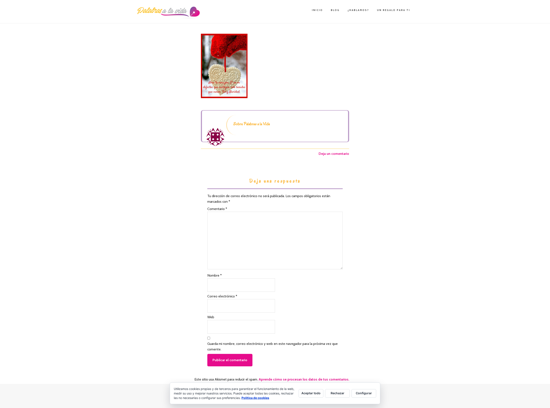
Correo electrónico (222, 296)
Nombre (214, 275)
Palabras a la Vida (170, 12)
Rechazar (337, 393)
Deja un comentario (334, 154)
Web (210, 317)
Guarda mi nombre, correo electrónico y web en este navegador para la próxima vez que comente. (272, 346)
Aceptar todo (311, 393)
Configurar (364, 393)
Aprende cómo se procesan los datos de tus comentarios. (304, 379)
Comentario (217, 209)
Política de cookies (255, 398)
